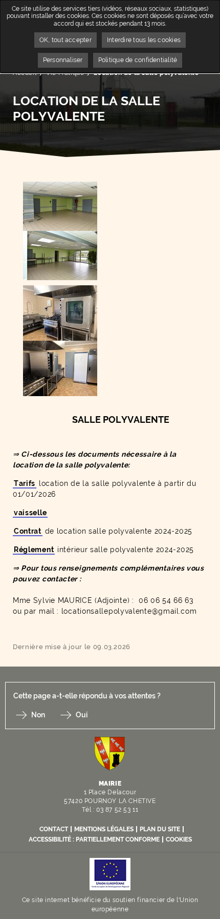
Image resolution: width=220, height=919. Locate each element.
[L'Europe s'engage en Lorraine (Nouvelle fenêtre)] (110, 873)
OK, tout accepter (65, 40)
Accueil (24, 72)
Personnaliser (63, 60)
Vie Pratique (65, 72)
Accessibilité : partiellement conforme (94, 839)
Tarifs (24, 483)
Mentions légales (104, 829)
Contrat (27, 531)
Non (38, 715)
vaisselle (30, 513)
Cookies (179, 839)
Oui (81, 715)
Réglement (34, 549)
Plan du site (160, 829)
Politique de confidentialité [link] (138, 60)
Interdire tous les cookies (144, 40)
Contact (53, 829)
